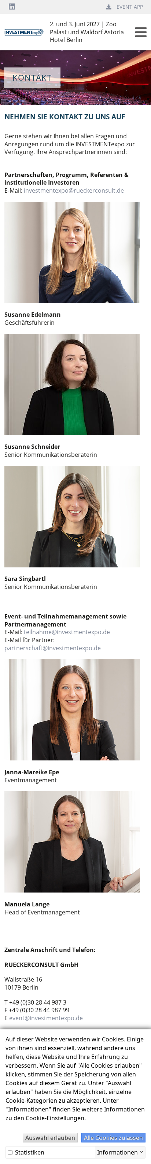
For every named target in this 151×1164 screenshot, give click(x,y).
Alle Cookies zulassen (113, 1138)
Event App (130, 6)
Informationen (117, 1151)
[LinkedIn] (11, 7)
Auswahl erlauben (50, 1138)
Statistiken (29, 1152)
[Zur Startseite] (27, 32)
